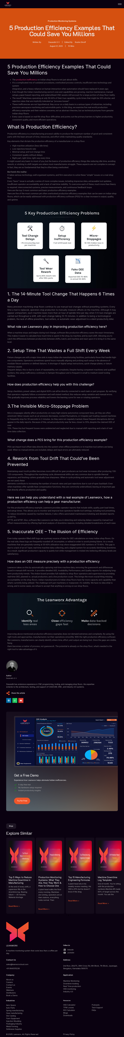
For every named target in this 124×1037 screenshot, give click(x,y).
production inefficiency (26, 79)
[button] (8, 700)
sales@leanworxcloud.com (17, 964)
